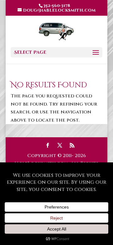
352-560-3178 (56, 5)
